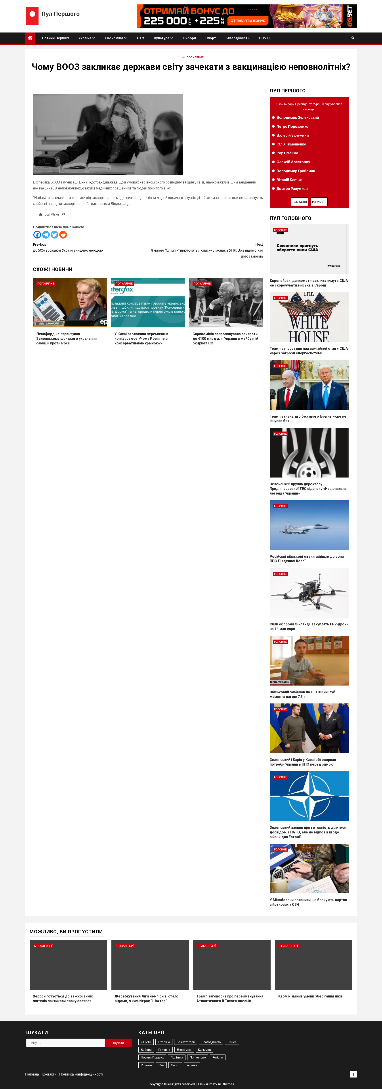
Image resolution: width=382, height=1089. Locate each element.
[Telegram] (46, 235)
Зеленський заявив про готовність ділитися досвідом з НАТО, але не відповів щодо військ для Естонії (308, 832)
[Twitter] (54, 235)
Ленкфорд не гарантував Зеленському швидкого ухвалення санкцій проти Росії (66, 338)
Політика (176, 1057)
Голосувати (299, 201)
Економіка (114, 38)
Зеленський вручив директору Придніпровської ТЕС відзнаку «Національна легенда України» (308, 488)
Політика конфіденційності (81, 1074)
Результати (319, 201)
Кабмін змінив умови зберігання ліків (310, 996)
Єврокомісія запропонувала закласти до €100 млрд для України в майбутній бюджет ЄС (225, 338)
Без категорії (43, 946)
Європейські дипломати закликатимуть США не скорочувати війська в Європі (309, 283)
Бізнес (232, 1042)
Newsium (205, 1084)
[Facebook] (37, 235)
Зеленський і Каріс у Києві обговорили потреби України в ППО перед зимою (303, 762)
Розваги (146, 1065)
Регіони (217, 1057)
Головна (32, 1074)
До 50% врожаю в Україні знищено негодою (68, 247)
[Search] (353, 38)
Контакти (49, 1074)
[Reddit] (63, 235)
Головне (280, 230)
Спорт (210, 38)
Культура (161, 38)
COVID (264, 38)
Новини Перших (55, 38)
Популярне (195, 57)
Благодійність (237, 38)
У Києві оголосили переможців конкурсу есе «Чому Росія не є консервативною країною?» (141, 338)
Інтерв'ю (164, 1042)
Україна (84, 38)
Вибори (189, 38)
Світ (140, 38)
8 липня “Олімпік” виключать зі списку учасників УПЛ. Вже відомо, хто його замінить (207, 250)
